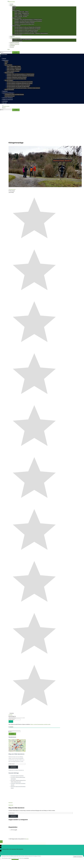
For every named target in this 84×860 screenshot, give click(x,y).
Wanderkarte (12, 36)
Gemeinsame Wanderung (14, 42)
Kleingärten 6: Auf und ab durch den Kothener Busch (24, 23)
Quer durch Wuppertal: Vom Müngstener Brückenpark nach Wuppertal (27, 28)
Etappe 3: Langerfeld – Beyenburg (21, 16)
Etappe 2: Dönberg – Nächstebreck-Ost (22, 13)
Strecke (13, 8)
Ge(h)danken (12, 45)
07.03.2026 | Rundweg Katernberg (17, 775)
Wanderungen (12, 5)
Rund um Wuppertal (16, 10)
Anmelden (10, 714)
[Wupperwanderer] (11, 1)
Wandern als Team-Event (14, 43)
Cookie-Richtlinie (26, 858)
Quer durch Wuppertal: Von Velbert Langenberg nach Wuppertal (26, 30)
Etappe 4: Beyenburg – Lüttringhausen (22, 14)
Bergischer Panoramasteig (17, 34)
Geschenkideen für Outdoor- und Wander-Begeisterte (22, 39)
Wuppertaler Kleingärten (16, 17)
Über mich (4, 102)
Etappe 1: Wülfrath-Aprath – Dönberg (21, 11)
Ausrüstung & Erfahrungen (15, 37)
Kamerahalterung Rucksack (17, 40)
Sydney (27, 838)
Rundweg (14, 7)
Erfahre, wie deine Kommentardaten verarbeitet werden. (40, 724)
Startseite (11, 4)
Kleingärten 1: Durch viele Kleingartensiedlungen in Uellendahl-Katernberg (28, 19)
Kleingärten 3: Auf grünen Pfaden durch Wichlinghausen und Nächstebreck (28, 20)
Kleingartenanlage (12, 189)
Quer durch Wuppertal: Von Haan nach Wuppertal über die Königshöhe (27, 27)
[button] (9, 49)
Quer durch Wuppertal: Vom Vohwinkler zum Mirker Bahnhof (26, 31)
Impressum (11, 802)
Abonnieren (13, 816)
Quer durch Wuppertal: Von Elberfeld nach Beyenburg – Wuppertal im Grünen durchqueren (31, 33)
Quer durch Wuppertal (16, 25)
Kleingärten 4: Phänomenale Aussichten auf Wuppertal (24, 22)
